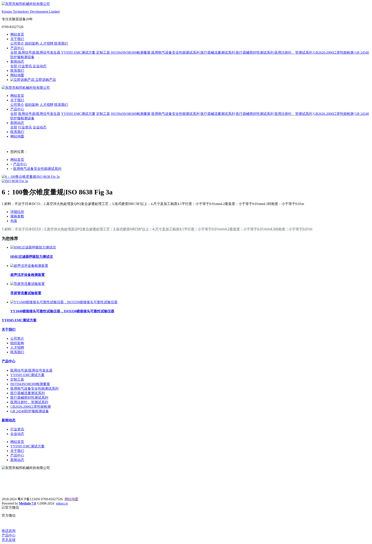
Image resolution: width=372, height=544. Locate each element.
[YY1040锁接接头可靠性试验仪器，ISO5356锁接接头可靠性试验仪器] (64, 302)
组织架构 (32, 43)
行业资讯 (25, 66)
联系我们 (61, 43)
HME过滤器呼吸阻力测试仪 (31, 256)
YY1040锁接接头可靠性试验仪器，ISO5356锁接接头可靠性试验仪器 (62, 311)
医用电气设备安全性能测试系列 (175, 52)
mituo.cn (62, 503)
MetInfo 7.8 (27, 503)
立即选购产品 (45, 79)
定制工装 (103, 52)
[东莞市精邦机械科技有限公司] (186, 88)
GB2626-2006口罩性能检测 (334, 52)
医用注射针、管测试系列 (293, 52)
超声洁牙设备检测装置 (27, 275)
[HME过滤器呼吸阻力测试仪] (33, 247)
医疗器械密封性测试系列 (255, 52)
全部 (14, 52)
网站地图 (17, 75)
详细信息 (17, 212)
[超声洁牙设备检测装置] (29, 265)
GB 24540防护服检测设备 (29, 411)
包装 (13, 221)
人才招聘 (47, 43)
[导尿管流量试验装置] (27, 284)
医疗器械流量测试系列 (218, 52)
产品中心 (17, 48)
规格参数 (17, 216)
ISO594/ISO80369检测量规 (131, 52)
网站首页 (17, 34)
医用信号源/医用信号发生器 (39, 52)
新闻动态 (17, 61)
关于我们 (17, 39)
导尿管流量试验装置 (25, 293)
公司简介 (17, 43)
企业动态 (39, 66)
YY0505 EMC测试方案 (78, 52)
